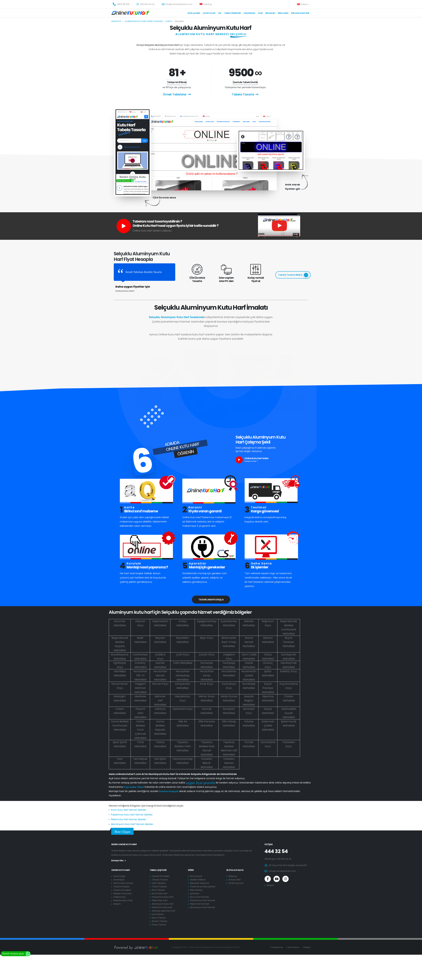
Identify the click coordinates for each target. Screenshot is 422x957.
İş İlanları (270, 13)
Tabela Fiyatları (121, 886)
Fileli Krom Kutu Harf (162, 907)
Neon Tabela (159, 917)
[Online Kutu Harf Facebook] (268, 879)
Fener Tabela (159, 924)
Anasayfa (116, 21)
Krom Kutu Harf (159, 893)
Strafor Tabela (159, 921)
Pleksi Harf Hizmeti (199, 903)
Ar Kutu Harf (234, 879)
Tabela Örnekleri (122, 890)
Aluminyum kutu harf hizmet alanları (144, 21)
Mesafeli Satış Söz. (200, 883)
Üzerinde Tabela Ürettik (245, 82)
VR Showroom (235, 883)
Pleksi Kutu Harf (159, 900)
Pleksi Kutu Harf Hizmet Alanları (128, 819)
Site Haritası (196, 890)
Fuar (260, 13)
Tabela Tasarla (243, 94)
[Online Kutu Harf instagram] (285, 879)
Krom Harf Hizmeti (199, 897)
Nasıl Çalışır (194, 13)
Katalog (207, 4)
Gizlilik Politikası (198, 879)
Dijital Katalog (235, 870)
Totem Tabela (159, 886)
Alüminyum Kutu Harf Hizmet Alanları (132, 824)
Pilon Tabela (158, 890)
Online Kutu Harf (120, 870)
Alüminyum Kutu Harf (162, 903)
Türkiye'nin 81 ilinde (177, 82)
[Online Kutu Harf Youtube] (276, 879)
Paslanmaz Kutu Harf (162, 897)
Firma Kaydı (196, 876)
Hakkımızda (249, 13)
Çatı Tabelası (159, 883)
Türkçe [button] (304, 4)
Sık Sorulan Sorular (123, 883)
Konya (169, 21)
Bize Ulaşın (283, 13)
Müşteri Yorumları (122, 893)
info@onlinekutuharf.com (282, 871)
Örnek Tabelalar (175, 94)
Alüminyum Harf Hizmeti (202, 907)
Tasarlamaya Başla (211, 599)
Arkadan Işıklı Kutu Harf (163, 910)
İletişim (117, 903)
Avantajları (209, 13)
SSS (219, 13)
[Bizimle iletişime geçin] (28, 953)
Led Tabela (158, 914)
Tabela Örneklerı (232, 13)
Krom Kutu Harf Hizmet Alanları (128, 809)
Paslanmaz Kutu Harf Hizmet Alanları (131, 814)
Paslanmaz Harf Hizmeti (202, 900)
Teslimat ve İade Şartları (203, 886)
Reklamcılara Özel (300, 13)
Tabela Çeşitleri (158, 870)
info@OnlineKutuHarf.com (178, 4)
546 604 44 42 (147, 4)
